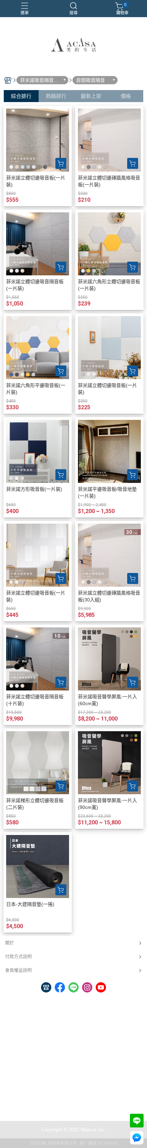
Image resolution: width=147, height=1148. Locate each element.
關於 (9, 942)
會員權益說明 (18, 970)
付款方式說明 (18, 956)
